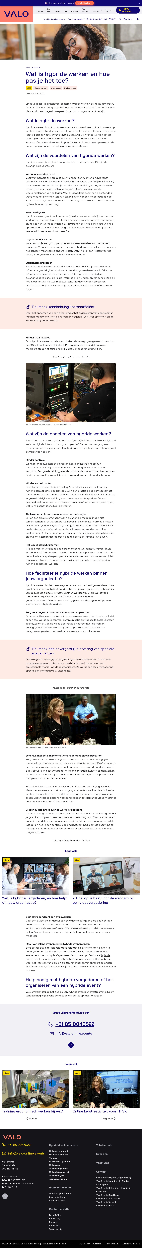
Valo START (109, 19)
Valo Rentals (85, 10)
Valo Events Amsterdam (108, 1198)
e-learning (65, 313)
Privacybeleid (112, 1244)
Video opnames (57, 1200)
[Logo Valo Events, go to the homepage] (12, 1137)
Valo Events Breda (105, 1205)
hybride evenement (37, 663)
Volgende (107, 1118)
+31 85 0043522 (74, 1024)
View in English (84, 3)
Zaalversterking (57, 1197)
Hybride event (41, 88)
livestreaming (98, 991)
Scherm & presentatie (60, 1193)
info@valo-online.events (73, 1033)
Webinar (53, 1158)
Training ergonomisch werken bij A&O (32, 1111)
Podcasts (53, 1222)
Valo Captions (125, 19)
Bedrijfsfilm (55, 1215)
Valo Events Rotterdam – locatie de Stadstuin (113, 1190)
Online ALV (54, 1165)
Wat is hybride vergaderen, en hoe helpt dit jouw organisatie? (35, 900)
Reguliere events (75, 19)
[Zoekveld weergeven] (138, 19)
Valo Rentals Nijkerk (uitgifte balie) (113, 1177)
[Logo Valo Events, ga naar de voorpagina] (16, 14)
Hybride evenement (59, 1154)
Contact (96, 11)
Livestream (56, 88)
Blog (65, 11)
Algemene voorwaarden (91, 1244)
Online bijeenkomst (59, 1172)
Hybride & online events (54, 19)
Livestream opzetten (59, 1161)
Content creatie (94, 19)
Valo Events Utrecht (106, 1202)
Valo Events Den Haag (107, 1195)
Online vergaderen (58, 1168)
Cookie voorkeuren (131, 1244)
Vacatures (102, 1162)
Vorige (33, 1118)
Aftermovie (54, 1225)
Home (28, 67)
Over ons (48, 10)
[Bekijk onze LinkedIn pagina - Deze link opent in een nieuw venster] (71, 1045)
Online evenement (58, 1151)
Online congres (56, 1175)
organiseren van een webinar (96, 313)
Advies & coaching (58, 1179)
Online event (70, 88)
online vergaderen (94, 932)
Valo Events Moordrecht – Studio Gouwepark (112, 1183)
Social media (55, 1229)
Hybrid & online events (63, 1145)
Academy (74, 11)
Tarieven (40, 11)
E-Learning (54, 1218)
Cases (57, 11)
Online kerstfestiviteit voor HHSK (100, 1111)
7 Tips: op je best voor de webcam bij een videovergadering (103, 900)
